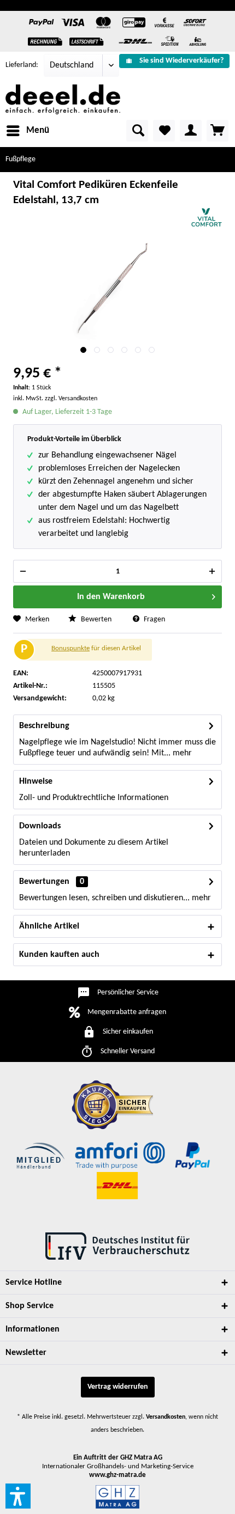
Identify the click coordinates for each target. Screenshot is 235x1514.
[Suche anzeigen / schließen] (137, 131)
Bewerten (95, 619)
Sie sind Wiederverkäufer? (181, 61)
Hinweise (35, 781)
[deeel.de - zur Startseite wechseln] (62, 99)
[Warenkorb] (217, 131)
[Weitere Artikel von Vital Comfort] (206, 217)
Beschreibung (44, 726)
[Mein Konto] (191, 131)
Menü (37, 130)
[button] (18, 1496)
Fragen (153, 619)
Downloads (40, 826)
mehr (181, 753)
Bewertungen (44, 881)
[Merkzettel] (164, 131)
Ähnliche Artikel (49, 926)
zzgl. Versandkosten (71, 398)
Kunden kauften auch (59, 954)
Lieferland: (21, 65)
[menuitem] (174, 61)
